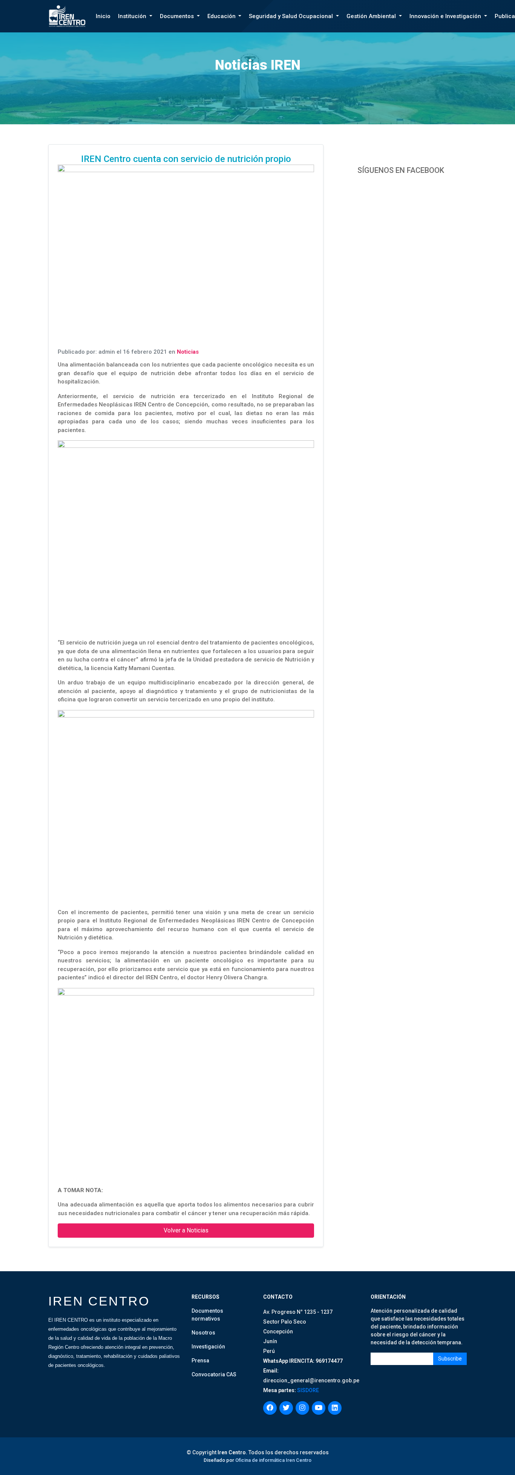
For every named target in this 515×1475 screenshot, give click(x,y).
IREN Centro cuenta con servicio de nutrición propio (186, 159)
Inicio (103, 16)
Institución (133, 16)
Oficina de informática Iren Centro (273, 1460)
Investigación (208, 1347)
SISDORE (307, 1390)
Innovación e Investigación (446, 16)
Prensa (200, 1360)
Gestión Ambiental (371, 16)
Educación (222, 16)
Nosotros (203, 1333)
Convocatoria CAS (214, 1374)
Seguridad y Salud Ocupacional (291, 16)
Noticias (188, 351)
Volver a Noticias (186, 1230)
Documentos (177, 16)
